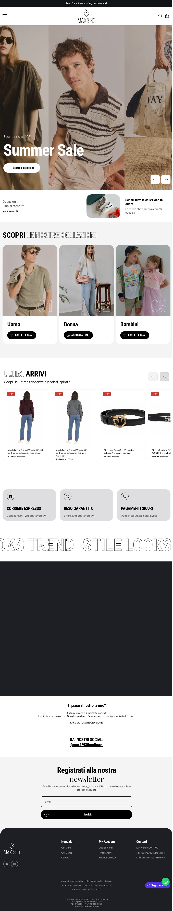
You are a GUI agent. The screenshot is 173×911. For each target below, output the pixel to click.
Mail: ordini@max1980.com (150, 857)
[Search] (160, 15)
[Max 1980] (86, 15)
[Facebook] (6, 864)
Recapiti (108, 881)
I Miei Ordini (105, 852)
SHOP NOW (8, 211)
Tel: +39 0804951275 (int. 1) (150, 852)
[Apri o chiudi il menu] (39, 15)
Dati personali (106, 847)
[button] (155, 179)
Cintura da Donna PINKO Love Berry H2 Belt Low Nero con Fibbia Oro (122, 451)
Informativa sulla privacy (72, 881)
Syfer (97, 906)
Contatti (65, 857)
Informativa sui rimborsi (100, 885)
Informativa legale (93, 881)
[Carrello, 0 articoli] (167, 15)
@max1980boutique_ (86, 744)
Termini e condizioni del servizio (86, 889)
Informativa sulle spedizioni (74, 885)
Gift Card (66, 847)
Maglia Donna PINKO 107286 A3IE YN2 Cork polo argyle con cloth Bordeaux (25, 451)
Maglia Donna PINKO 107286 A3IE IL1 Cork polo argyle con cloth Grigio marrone (72, 453)
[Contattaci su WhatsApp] (166, 882)
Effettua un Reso (108, 857)
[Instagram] (14, 864)
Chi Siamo (66, 852)
